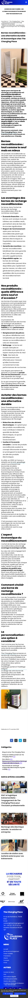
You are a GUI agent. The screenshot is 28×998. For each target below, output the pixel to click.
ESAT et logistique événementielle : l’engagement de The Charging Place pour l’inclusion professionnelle (13, 800)
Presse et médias (13, 756)
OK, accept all (8, 993)
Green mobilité (8, 953)
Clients (6, 958)
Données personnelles (10, 979)
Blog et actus (13, 752)
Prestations (7, 956)
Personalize (14, 996)
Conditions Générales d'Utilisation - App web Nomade (14, 984)
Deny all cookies (20, 993)
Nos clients (7, 759)
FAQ (5, 974)
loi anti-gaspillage (18, 462)
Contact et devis (9, 972)
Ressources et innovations (14, 762)
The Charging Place (14, 21)
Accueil (6, 949)
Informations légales (10, 977)
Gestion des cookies (10, 981)
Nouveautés (13, 767)
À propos (6, 960)
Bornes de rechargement (11, 951)
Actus (5, 962)
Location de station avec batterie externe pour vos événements (12, 856)
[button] (11, 740)
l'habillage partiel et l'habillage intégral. (13, 668)
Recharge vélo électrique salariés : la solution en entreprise (12, 829)
